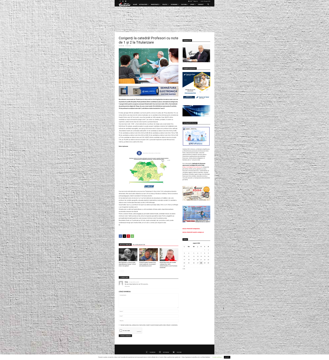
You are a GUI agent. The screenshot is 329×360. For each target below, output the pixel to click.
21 (201, 259)
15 (204, 256)
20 (197, 259)
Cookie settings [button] (217, 357)
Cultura (184, 4)
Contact (200, 4)
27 (197, 263)
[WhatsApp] (132, 236)
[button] (208, 4)
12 (193, 256)
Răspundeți (127, 286)
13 (197, 256)
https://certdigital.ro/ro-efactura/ (192, 167)
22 (204, 259)
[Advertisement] (164, 19)
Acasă (135, 4)
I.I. (123, 45)
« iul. (183, 268)
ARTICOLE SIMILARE (125, 244)
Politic (164, 4)
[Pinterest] (128, 236)
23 (208, 259)
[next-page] (122, 271)
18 (188, 259)
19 (193, 259)
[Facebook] (120, 1)
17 (184, 259)
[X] (124, 236)
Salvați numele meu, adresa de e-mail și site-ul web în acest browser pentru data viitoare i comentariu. (149, 325)
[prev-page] (120, 271)
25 (188, 263)
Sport (192, 4)
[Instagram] (123, 1)
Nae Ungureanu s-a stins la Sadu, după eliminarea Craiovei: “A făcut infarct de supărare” (127, 264)
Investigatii (155, 4)
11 (188, 256)
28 (201, 263)
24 (184, 263)
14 (201, 256)
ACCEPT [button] (227, 357)
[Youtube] (125, 1)
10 (184, 256)
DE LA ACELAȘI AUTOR (139, 244)
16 (208, 256)
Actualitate (143, 4)
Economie (174, 4)
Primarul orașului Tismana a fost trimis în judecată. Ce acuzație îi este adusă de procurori (147, 264)
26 (193, 263)
